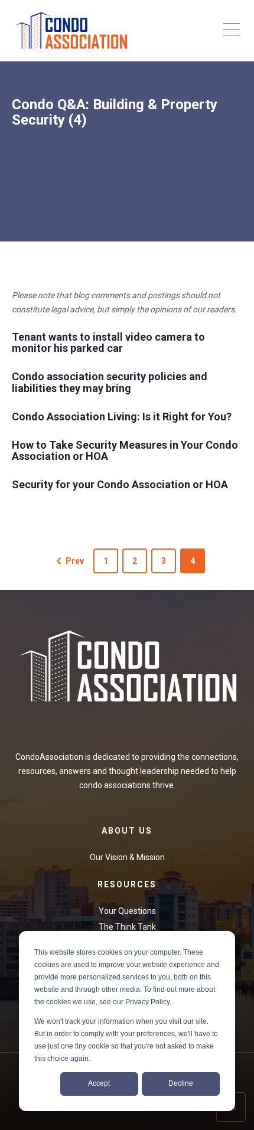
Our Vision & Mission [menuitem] (127, 857)
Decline (180, 1083)
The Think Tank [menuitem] (127, 927)
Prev (75, 561)
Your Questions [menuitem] (127, 911)
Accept (99, 1083)
